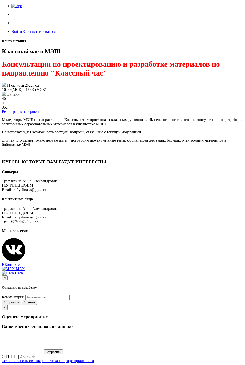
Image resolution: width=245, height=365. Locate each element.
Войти (16, 31)
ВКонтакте (11, 264)
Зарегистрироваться (39, 31)
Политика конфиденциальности (68, 361)
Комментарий (13, 297)
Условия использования (21, 361)
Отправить (11, 302)
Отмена (29, 302)
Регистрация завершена (21, 111)
